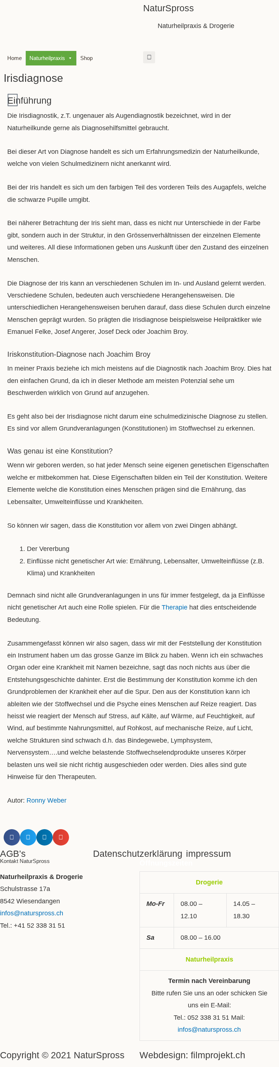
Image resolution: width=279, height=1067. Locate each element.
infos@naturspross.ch (31, 913)
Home (14, 58)
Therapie (174, 607)
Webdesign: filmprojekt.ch (192, 1055)
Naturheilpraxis (47, 58)
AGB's (13, 853)
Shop (86, 58)
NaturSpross (168, 8)
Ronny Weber (46, 800)
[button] (149, 57)
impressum (208, 853)
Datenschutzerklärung (137, 853)
